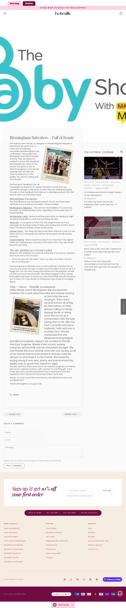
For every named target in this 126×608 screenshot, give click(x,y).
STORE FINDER (51, 528)
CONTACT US (93, 549)
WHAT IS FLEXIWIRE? (53, 553)
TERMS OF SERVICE (95, 545)
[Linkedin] (90, 579)
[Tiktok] (71, 579)
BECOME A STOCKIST (54, 532)
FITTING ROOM (51, 545)
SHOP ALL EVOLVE (10, 532)
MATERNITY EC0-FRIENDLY (13, 545)
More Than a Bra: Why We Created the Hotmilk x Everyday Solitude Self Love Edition (102, 251)
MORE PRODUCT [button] (11, 524)
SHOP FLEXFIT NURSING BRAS (15, 541)
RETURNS (91, 537)
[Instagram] (84, 579)
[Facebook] (65, 579)
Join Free (106, 490)
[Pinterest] (77, 579)
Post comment (14, 466)
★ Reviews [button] (123, 306)
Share (16, 394)
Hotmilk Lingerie (13, 594)
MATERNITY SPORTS (11, 557)
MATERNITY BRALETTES (12, 553)
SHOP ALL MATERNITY (12, 528)
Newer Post (72, 414)
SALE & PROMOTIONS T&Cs (98, 541)
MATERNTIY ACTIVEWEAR (13, 562)
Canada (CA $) (60, 594)
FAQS (90, 528)
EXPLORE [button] (50, 524)
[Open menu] (7, 13)
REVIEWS (49, 557)
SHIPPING (91, 532)
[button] (119, 593)
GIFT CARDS (50, 537)
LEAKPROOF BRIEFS (11, 537)
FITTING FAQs (51, 549)
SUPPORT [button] (92, 524)
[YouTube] (97, 579)
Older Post (13, 414)
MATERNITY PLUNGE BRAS (13, 549)
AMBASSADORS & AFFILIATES (57, 541)
